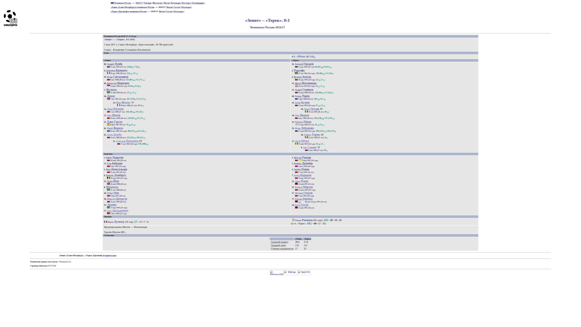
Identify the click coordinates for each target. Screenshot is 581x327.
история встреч (109, 255)
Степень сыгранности (282, 248)
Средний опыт (278, 245)
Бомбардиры (198, 3)
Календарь (176, 3)
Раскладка (186, 7)
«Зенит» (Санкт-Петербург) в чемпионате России (132, 7)
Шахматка (157, 3)
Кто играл (186, 3)
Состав (177, 7)
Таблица (147, 3)
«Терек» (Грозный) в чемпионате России (128, 11)
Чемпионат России (122, 3)
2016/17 (139, 3)
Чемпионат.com (65, 262)
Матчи (167, 3)
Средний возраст (279, 242)
